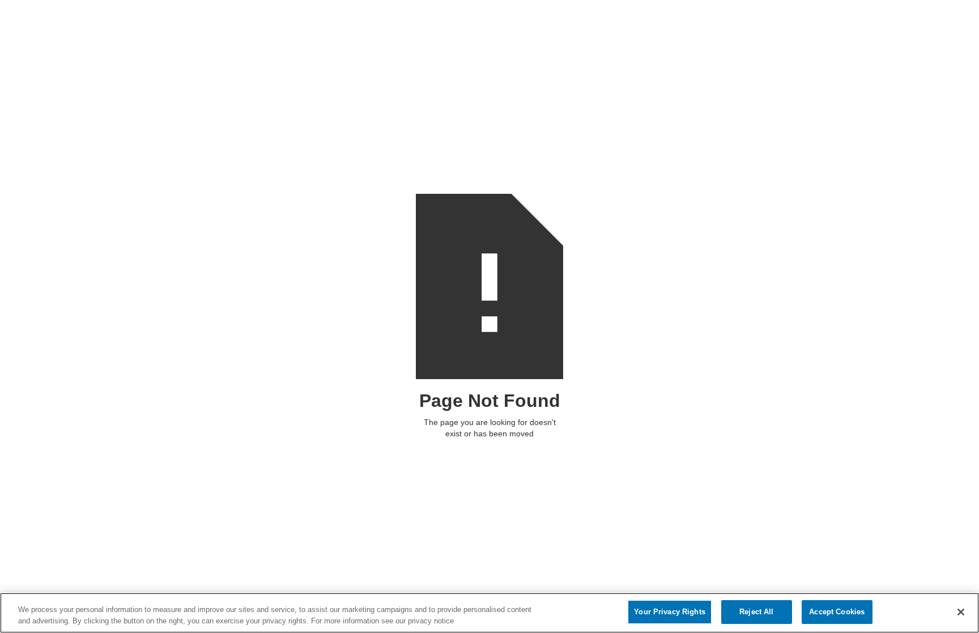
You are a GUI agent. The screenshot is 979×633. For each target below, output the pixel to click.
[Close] (960, 612)
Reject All (756, 611)
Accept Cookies (837, 611)
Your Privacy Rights (669, 611)
